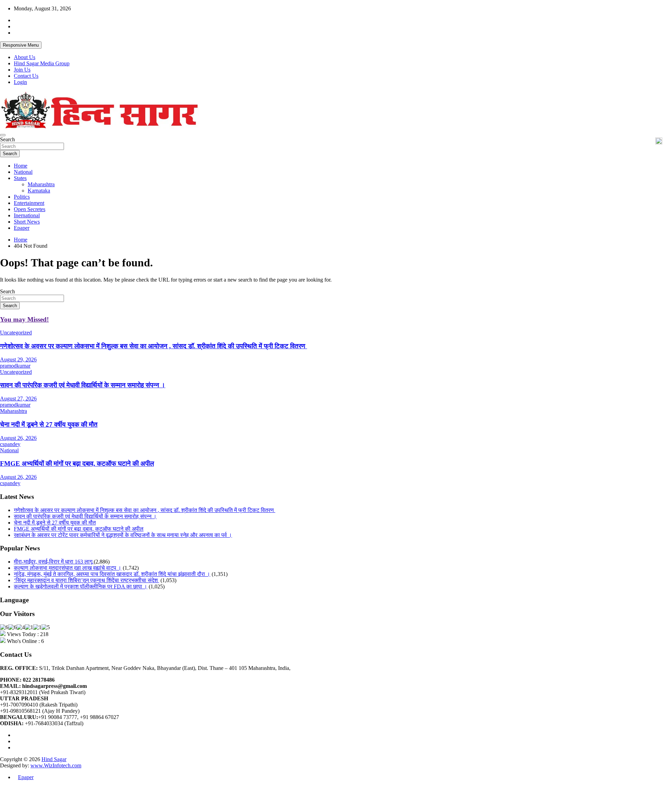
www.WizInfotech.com (55, 765)
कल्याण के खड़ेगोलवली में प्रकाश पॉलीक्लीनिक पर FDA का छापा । (80, 586)
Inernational (27, 215)
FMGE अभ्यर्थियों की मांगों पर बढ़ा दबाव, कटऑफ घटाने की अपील (77, 463)
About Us (24, 57)
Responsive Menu (21, 45)
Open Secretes (29, 209)
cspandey (10, 444)
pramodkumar (15, 366)
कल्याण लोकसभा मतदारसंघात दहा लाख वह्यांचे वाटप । (67, 568)
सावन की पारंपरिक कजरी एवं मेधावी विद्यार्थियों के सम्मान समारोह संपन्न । (82, 385)
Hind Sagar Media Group (42, 63)
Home (20, 166)
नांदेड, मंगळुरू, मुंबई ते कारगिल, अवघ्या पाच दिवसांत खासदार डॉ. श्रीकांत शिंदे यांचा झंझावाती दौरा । (112, 574)
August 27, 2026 (18, 398)
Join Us (22, 70)
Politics (22, 197)
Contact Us (26, 76)
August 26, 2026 (18, 438)
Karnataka (39, 190)
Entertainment (29, 203)
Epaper (21, 228)
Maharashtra (41, 184)
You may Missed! (24, 319)
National (23, 172)
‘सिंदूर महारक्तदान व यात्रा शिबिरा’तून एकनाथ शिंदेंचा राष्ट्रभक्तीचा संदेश (86, 580)
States (20, 178)
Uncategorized (16, 332)
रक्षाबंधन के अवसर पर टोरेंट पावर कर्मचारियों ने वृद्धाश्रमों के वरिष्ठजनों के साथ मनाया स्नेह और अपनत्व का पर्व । (123, 535)
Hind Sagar (54, 759)
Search (7, 139)
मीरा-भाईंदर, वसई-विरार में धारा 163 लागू (53, 562)
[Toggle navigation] (3, 135)
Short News (27, 222)
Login (20, 82)
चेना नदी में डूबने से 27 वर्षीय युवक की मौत (49, 424)
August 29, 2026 (18, 359)
